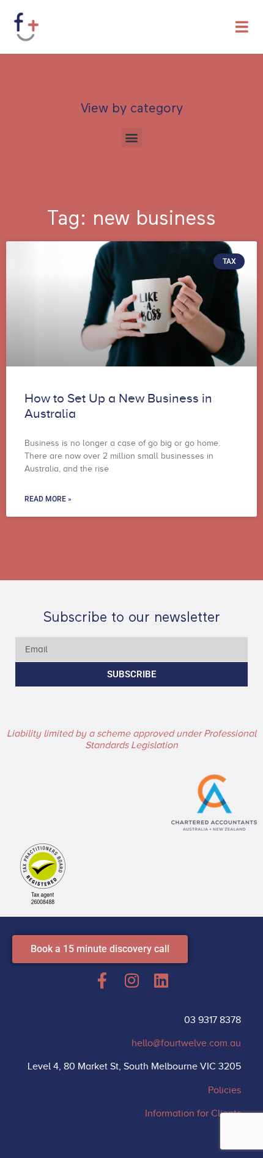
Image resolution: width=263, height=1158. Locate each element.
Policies (224, 1090)
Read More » (48, 499)
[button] (132, 138)
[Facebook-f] (102, 980)
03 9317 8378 (212, 1019)
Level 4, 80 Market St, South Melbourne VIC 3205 (134, 1066)
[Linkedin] (161, 980)
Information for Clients (193, 1113)
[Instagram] (131, 980)
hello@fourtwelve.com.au (186, 1043)
